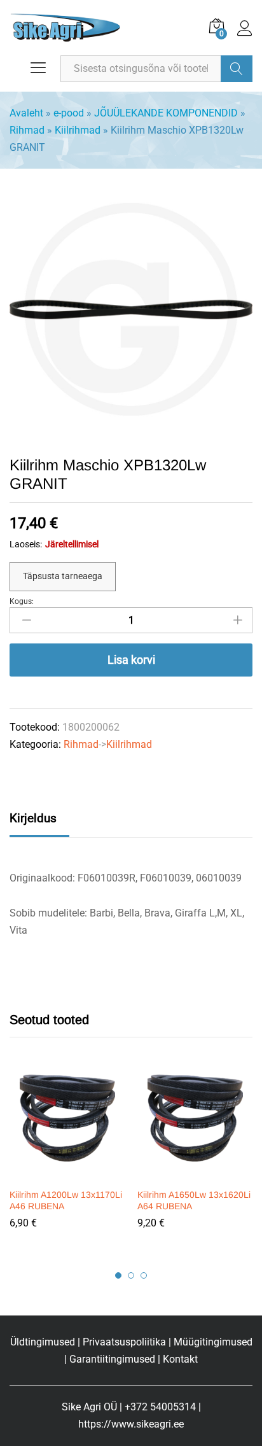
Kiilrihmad (77, 130)
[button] (65, 1173)
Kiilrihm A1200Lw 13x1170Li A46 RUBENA (66, 1200)
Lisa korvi (131, 659)
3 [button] (144, 1275)
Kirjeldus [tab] (33, 818)
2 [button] (131, 1275)
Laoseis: (26, 544)
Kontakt (180, 1359)
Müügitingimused (213, 1342)
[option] (67, 1158)
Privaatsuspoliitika (124, 1342)
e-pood (68, 113)
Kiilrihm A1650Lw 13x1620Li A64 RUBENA (194, 1200)
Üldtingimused (42, 1342)
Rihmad (27, 130)
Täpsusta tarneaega (62, 576)
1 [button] (118, 1275)
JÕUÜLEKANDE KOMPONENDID (166, 113)
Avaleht (26, 113)
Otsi (236, 68)
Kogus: (22, 601)
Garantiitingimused (112, 1359)
